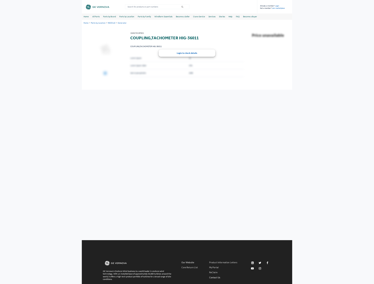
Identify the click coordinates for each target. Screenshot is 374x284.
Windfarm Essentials (163, 16)
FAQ (238, 16)
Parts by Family (144, 16)
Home (86, 16)
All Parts (96, 16)
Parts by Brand (109, 16)
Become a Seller (183, 16)
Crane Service (199, 16)
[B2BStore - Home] (97, 7)
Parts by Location (126, 16)
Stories (222, 16)
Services (211, 16)
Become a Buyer (250, 16)
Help (230, 16)
